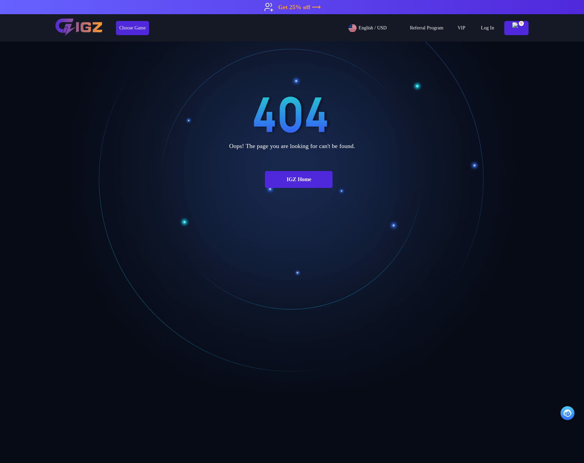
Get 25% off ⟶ (299, 7)
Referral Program (426, 27)
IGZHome (299, 179)
